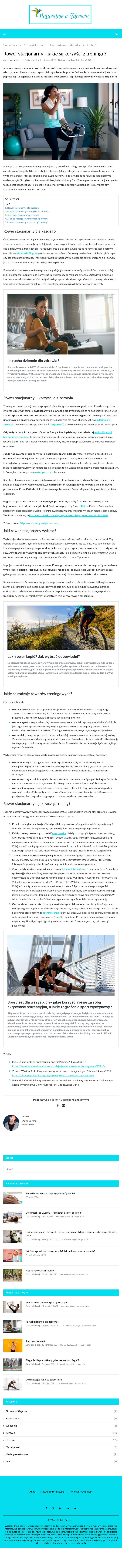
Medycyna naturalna (62, 1454)
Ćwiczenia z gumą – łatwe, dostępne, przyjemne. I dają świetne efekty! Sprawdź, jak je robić (72, 1233)
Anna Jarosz (16, 60)
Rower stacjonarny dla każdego (23, 208)
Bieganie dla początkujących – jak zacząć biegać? (52, 1360)
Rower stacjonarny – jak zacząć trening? (27, 222)
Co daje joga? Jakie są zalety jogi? (44, 1379)
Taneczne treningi (35, 1340)
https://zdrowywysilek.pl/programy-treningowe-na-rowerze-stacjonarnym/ (53, 1075)
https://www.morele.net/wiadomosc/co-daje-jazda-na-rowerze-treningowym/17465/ (58, 1066)
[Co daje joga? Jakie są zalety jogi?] (12, 1384)
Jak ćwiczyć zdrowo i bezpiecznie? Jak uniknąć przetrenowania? (60, 1251)
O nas (32, 1491)
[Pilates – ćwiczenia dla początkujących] (12, 1307)
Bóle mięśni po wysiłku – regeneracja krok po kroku (53, 1212)
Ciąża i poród (62, 1447)
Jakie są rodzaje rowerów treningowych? (27, 219)
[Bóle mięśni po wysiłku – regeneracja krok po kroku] (12, 1217)
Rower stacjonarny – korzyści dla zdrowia (28, 212)
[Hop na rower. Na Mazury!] (12, 1275)
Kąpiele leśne (62, 1418)
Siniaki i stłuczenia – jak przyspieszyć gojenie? (50, 1193)
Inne (62, 1461)
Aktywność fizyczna (33, 45)
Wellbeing (62, 1425)
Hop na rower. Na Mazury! (40, 1270)
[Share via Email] (63, 1105)
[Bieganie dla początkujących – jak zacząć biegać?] (12, 1364)
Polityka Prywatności (81, 1491)
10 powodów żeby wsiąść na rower (39, 523)
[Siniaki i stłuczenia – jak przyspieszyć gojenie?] (12, 1198)
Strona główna (10, 45)
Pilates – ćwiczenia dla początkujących (47, 1302)
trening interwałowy (73, 869)
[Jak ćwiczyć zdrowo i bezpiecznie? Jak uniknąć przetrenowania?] (12, 1255)
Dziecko (62, 1439)
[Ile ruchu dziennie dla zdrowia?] (12, 1326)
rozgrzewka (59, 833)
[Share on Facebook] (58, 1105)
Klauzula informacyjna (52, 1491)
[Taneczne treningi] (12, 1345)
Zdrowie (62, 1432)
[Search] (116, 33)
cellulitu (83, 505)
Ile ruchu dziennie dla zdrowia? (42, 1321)
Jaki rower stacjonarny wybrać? (23, 215)
